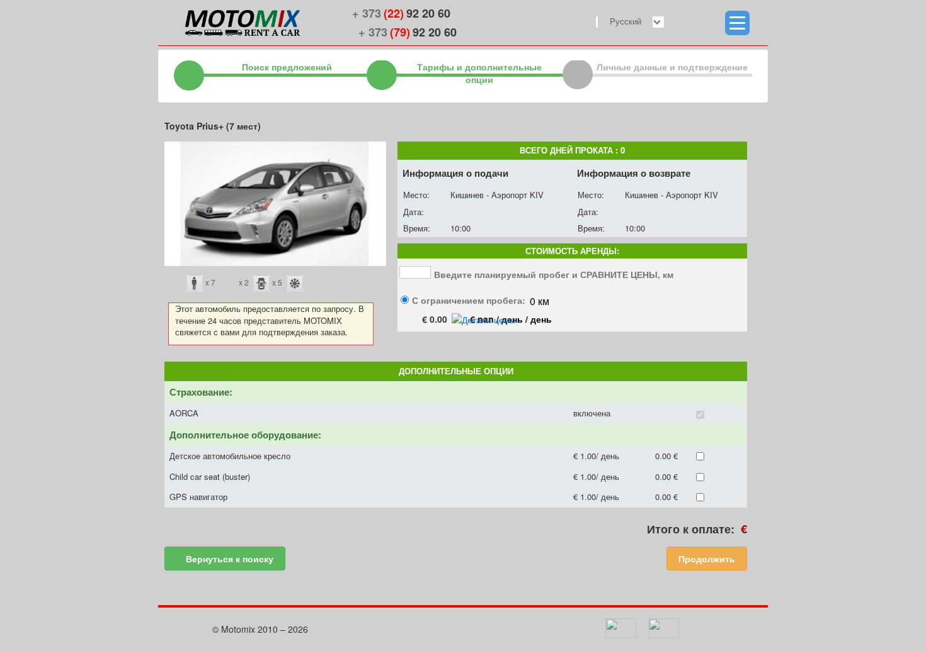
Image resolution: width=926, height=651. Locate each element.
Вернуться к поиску (228, 558)
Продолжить (706, 558)
